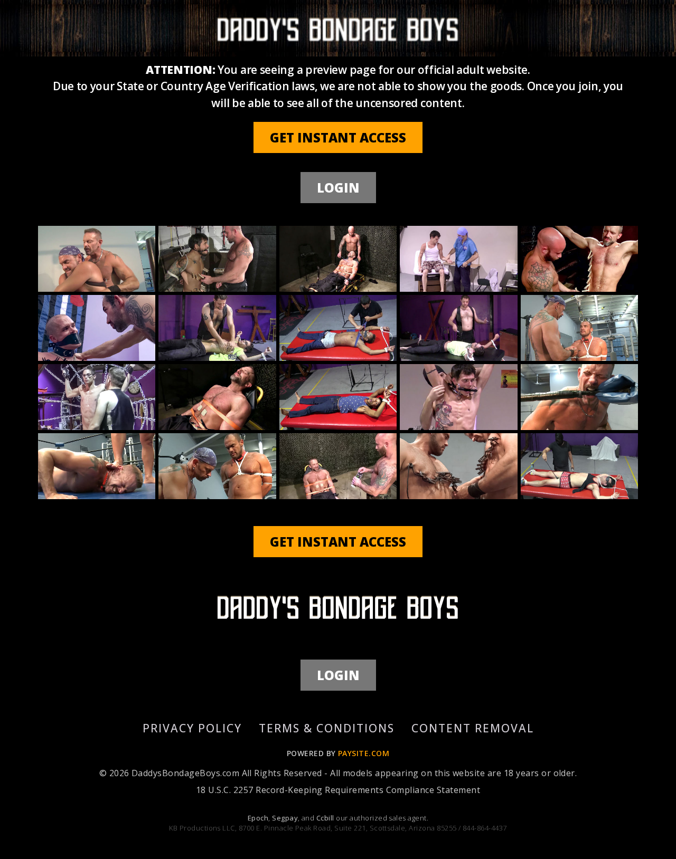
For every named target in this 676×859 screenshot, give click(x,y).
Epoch (258, 818)
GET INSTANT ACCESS (338, 137)
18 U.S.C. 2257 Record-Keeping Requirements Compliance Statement (338, 790)
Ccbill (325, 818)
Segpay (285, 818)
